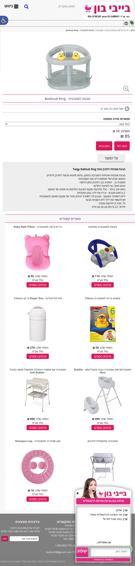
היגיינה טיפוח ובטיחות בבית (116, 30)
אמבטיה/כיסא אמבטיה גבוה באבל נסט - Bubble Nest (102, 371)
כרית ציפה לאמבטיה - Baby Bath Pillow (38, 226)
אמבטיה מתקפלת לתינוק (103, 441)
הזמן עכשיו (104, 146)
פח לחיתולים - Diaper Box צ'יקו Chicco (38, 298)
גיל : (123, 203)
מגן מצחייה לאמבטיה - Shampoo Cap (37, 441)
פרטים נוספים (102, 285)
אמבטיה (99, 30)
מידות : (121, 206)
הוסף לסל (122, 146)
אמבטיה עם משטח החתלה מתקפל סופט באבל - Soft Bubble (38, 371)
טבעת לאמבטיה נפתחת (102, 226)
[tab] (111, 158)
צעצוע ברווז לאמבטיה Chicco (102, 298)
